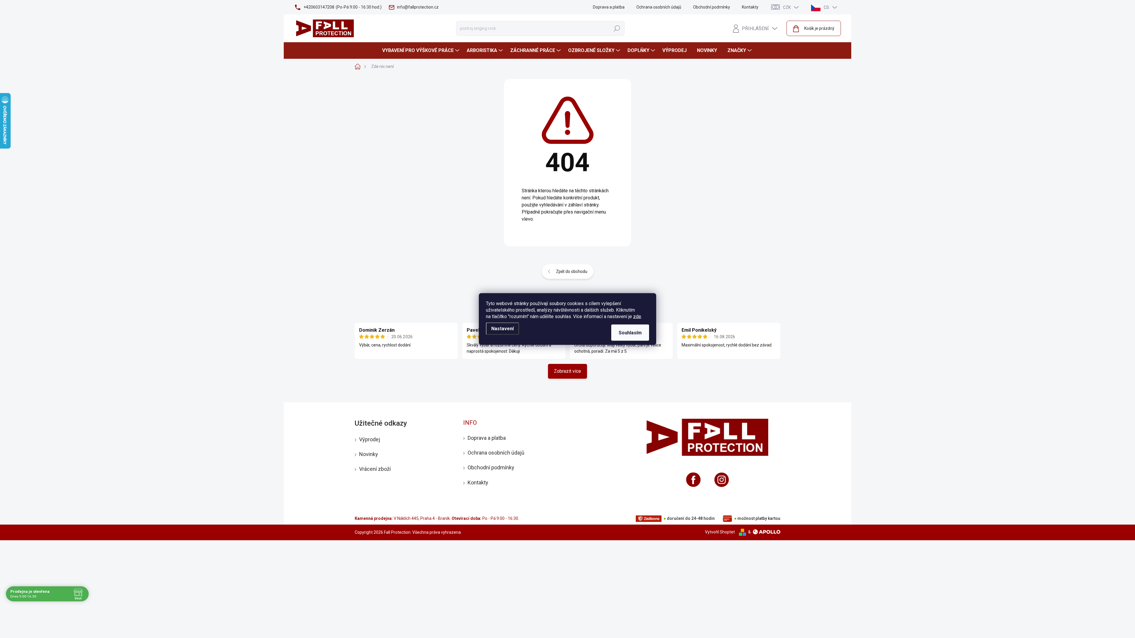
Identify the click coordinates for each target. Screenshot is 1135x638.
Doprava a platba (609, 7)
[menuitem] (421, 50)
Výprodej (369, 439)
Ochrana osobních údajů (658, 7)
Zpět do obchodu (571, 271)
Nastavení (502, 328)
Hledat (617, 28)
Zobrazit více (567, 371)
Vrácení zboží (375, 469)
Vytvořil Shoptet (720, 532)
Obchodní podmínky (711, 7)
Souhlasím (630, 333)
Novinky (368, 454)
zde (637, 316)
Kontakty (750, 7)
